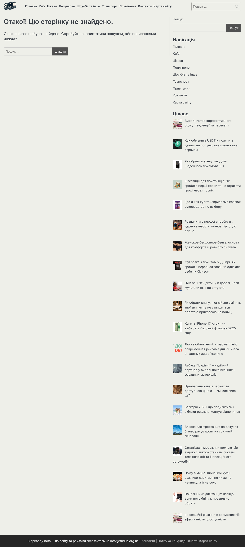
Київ (42, 6)
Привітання (127, 6)
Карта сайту (163, 6)
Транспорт (110, 6)
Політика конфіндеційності (177, 541)
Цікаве (52, 6)
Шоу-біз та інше (88, 6)
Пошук (178, 19)
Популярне (67, 6)
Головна (31, 6)
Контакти (145, 6)
